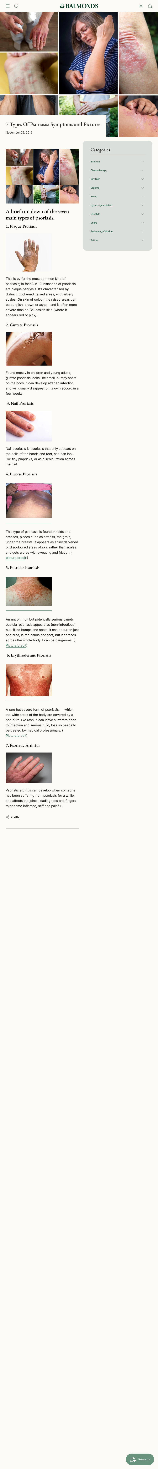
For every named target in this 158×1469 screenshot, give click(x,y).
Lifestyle (95, 214)
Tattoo (94, 240)
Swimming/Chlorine (102, 231)
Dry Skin (95, 178)
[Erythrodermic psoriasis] (29, 680)
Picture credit (16, 645)
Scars (94, 222)
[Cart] (149, 6)
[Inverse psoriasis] (29, 501)
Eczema (95, 187)
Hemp (94, 196)
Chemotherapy (99, 170)
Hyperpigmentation (101, 205)
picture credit (16, 558)
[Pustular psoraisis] (29, 591)
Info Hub (95, 161)
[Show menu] (8, 6)
